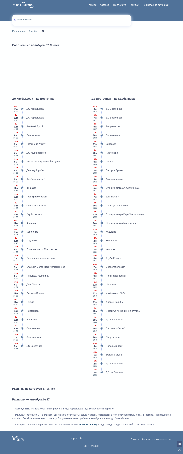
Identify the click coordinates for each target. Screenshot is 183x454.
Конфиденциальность (161, 439)
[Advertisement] (91, 71)
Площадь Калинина (30, 275)
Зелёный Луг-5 (28, 126)
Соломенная (26, 328)
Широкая (24, 188)
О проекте (135, 439)
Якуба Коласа (27, 214)
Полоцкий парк (107, 346)
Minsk (17, 5)
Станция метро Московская (35, 249)
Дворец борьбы (28, 170)
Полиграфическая (30, 196)
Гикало (23, 302)
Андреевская (27, 337)
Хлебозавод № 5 (29, 179)
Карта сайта (77, 438)
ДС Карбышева (28, 109)
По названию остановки (156, 5)
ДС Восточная (27, 346)
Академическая (108, 179)
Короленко (25, 232)
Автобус (104, 5)
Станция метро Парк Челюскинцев (39, 267)
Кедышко (25, 240)
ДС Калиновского (29, 152)
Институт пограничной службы (37, 161)
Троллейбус (119, 5)
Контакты (146, 439)
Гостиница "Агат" (29, 144)
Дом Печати (26, 284)
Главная (92, 5)
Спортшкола (26, 135)
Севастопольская (29, 205)
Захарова (25, 319)
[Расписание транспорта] (27, 5)
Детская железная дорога (34, 258)
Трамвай (134, 5)
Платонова (25, 311)
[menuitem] (92, 5)
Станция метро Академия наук (116, 188)
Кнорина (24, 223)
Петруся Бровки (28, 293)
